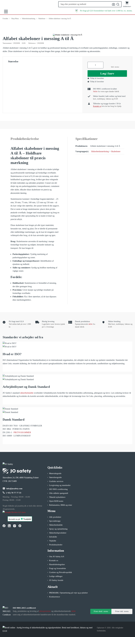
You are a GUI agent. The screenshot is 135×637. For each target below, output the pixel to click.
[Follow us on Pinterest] (19, 525)
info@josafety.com (14, 488)
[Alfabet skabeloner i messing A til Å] (67, 35)
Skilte (95, 91)
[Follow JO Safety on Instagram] (14, 525)
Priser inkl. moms (122, 611)
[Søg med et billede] (113, 4)
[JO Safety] (17, 513)
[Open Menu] (6, 11)
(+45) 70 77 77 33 (13, 493)
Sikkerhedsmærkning (100, 151)
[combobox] (90, 4)
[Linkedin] (9, 525)
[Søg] (118, 4)
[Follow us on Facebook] (4, 525)
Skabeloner (115, 151)
